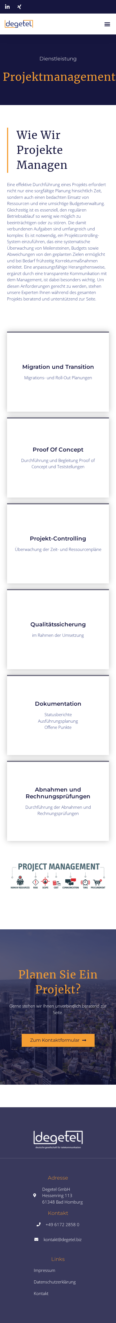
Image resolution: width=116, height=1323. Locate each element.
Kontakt (41, 1293)
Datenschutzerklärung (55, 1282)
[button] (107, 24)
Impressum (44, 1270)
